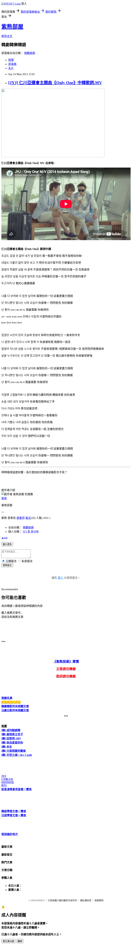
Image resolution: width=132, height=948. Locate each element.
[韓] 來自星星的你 (12, 742)
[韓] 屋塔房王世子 (12, 734)
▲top (4, 537)
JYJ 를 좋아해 (30, 531)
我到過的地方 (9, 834)
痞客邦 (20, 517)
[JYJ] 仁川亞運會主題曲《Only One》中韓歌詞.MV (55, 82)
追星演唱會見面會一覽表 (16, 789)
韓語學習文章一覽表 (13, 811)
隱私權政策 (85, 900)
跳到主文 (6, 36)
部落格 (12, 64)
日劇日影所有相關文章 (15, 710)
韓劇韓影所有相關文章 (15, 706)
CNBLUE (7, 779)
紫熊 (4, 498)
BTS (4, 785)
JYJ (3, 776)
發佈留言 (7, 565)
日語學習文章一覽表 (13, 815)
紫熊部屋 (12, 26)
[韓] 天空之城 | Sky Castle (16, 754)
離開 (20, 941)
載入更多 (7, 544)
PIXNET (40, 900)
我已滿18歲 (8, 941)
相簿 (11, 59)
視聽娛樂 (29, 53)
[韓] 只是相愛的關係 (13, 750)
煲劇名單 (6, 698)
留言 (28, 517)
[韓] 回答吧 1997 (11, 738)
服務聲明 (99, 900)
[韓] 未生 (6, 746)
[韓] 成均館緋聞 (10, 730)
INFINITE (7, 782)
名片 (11, 68)
